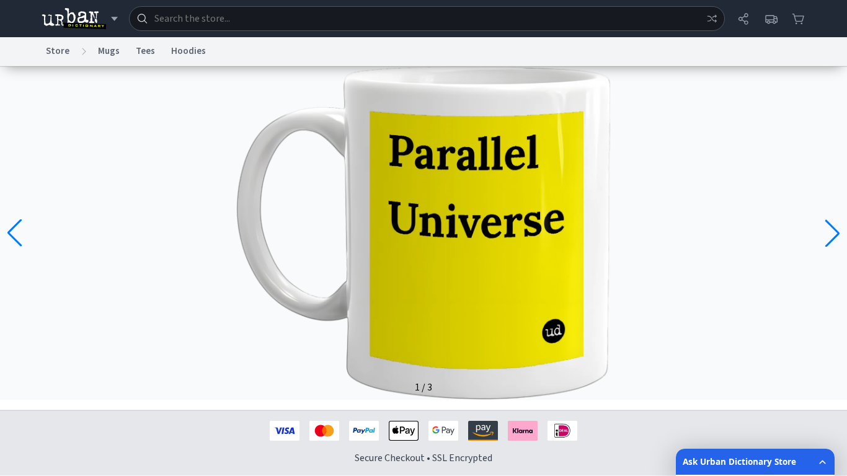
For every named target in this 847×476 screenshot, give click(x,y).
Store (57, 51)
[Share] (743, 18)
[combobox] (427, 18)
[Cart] (798, 18)
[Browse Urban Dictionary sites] (80, 19)
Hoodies (188, 51)
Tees (145, 51)
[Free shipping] (771, 18)
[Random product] (711, 18)
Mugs (109, 51)
